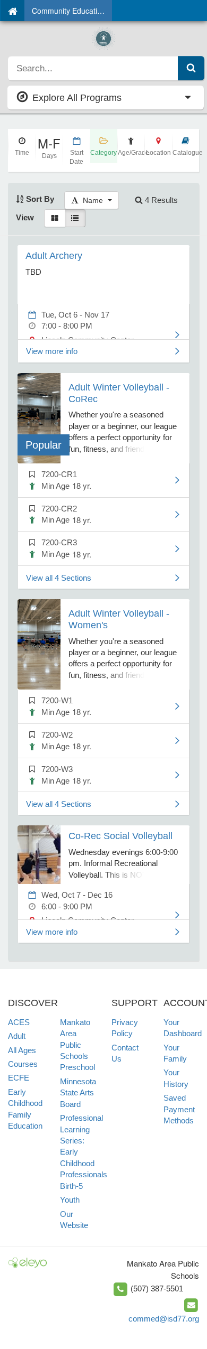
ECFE (18, 1077)
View (25, 217)
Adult (16, 1035)
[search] (93, 68)
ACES (19, 1022)
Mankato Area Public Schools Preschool (77, 1045)
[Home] (12, 10)
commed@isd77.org (163, 1318)
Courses (23, 1063)
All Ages (22, 1050)
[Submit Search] (191, 68)
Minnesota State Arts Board (78, 1093)
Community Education (69, 10)
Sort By (39, 198)
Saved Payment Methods (179, 1109)
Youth (70, 1199)
